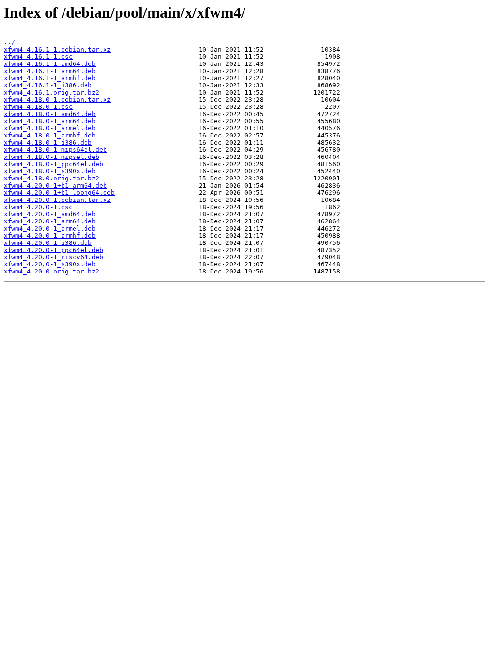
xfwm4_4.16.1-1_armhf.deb (50, 78)
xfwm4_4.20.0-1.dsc (38, 206)
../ (9, 42)
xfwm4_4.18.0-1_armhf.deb (50, 135)
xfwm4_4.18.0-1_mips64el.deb (55, 149)
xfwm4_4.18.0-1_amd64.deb (50, 113)
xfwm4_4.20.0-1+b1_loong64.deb (59, 192)
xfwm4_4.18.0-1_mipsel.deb (51, 156)
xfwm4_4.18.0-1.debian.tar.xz (57, 99)
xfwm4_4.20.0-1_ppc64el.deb (53, 249)
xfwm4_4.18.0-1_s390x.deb (50, 171)
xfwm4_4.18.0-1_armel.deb (50, 128)
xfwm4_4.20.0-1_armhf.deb (50, 235)
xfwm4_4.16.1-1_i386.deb (48, 85)
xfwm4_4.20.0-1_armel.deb (50, 228)
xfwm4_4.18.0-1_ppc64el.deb (53, 164)
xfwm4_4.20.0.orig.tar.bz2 (51, 271)
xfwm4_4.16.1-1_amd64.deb (50, 63)
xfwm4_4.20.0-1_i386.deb (48, 242)
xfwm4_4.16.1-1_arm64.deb (50, 70)
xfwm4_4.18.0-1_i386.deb (48, 142)
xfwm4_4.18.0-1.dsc (38, 106)
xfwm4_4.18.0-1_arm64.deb (50, 121)
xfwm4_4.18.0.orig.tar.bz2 (51, 178)
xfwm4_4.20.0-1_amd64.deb (50, 214)
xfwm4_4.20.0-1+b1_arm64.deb (55, 185)
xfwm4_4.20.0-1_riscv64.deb (53, 257)
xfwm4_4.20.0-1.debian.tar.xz (57, 199)
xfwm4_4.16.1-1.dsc (38, 56)
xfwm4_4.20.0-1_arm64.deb (50, 221)
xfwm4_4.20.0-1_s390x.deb (50, 264)
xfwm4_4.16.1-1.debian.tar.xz (57, 49)
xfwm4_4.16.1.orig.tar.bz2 (51, 92)
